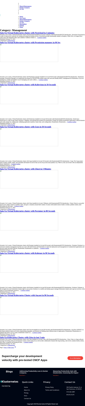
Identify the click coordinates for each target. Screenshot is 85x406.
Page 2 (5, 347)
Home (23, 3)
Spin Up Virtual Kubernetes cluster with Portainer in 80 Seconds (27, 211)
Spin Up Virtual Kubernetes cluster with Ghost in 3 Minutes (25, 169)
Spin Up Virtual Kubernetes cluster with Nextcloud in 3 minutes (27, 33)
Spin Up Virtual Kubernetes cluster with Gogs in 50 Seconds (25, 127)
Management (11, 40)
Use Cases (24, 4)
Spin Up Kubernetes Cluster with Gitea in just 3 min (22, 337)
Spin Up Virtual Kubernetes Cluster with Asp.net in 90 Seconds (27, 295)
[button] (43, 15)
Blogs (23, 13)
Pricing (23, 12)
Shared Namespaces (25, 6)
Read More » (22, 375)
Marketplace (25, 10)
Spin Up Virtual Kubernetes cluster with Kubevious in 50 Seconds (28, 85)
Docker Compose (25, 7)
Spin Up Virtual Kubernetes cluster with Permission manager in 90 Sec (30, 42)
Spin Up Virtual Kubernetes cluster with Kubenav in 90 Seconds (27, 253)
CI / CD (22, 9)
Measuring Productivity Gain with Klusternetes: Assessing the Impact (65, 372)
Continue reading (41, 37)
